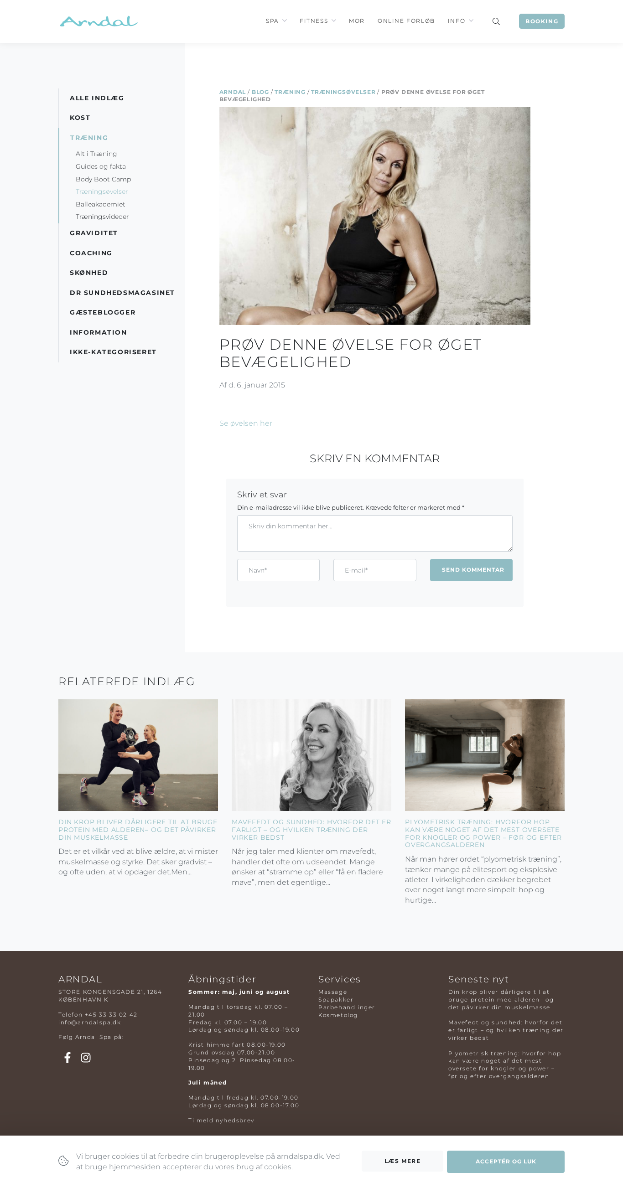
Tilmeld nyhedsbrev (221, 1120)
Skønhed (89, 273)
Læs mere (402, 1160)
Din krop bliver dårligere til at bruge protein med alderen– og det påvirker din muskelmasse (137, 830)
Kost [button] (80, 118)
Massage (332, 991)
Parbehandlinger (346, 1007)
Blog (260, 91)
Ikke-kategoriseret (113, 352)
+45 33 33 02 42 (111, 1014)
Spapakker (335, 999)
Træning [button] (89, 138)
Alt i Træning (96, 154)
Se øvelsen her (245, 423)
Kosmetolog (338, 1015)
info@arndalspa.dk (89, 1022)
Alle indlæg (97, 98)
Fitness (314, 20)
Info (456, 20)
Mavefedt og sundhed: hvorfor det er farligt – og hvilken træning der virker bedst (311, 830)
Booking (541, 21)
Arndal (232, 91)
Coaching (91, 253)
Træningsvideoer (102, 216)
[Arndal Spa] (98, 21)
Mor (357, 20)
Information (98, 332)
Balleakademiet (100, 204)
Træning (290, 91)
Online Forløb (406, 20)
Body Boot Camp (103, 179)
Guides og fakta (101, 166)
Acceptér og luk (506, 1161)
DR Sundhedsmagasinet (122, 293)
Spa (272, 20)
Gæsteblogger (102, 312)
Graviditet (94, 233)
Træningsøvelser (343, 91)
